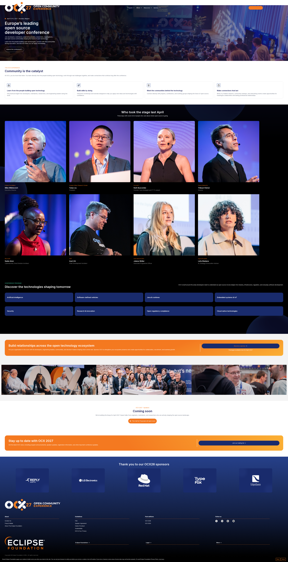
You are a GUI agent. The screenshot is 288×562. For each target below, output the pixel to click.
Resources (147, 8)
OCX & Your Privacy (80, 531)
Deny (278, 559)
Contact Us (8, 521)
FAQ (76, 521)
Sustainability (78, 528)
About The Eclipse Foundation (13, 526)
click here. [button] (161, 559)
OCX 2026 (148, 521)
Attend (138, 8)
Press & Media (9, 523)
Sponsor (156, 8)
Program (130, 8)
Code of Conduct (80, 526)
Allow (283, 559)
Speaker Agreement (80, 523)
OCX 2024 (148, 523)
